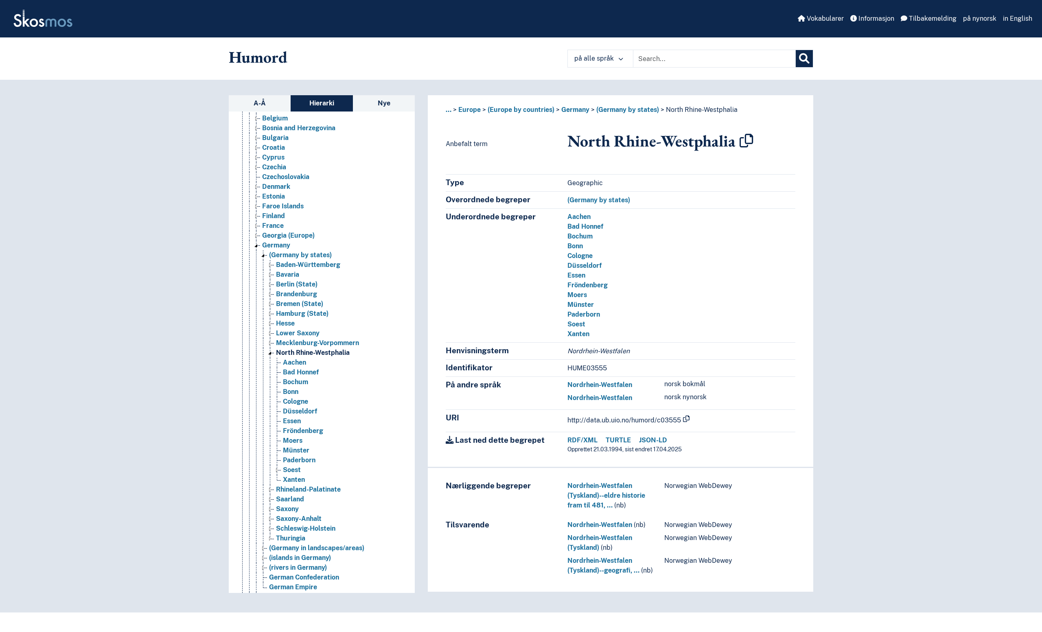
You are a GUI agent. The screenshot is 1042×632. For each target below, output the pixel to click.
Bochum (295, 382)
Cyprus (273, 157)
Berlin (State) (296, 284)
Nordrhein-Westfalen (599, 385)
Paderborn (299, 460)
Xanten (294, 479)
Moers (292, 440)
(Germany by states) (300, 255)
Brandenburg (296, 294)
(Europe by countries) (521, 110)
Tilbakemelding (932, 18)
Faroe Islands (283, 206)
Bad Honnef (301, 372)
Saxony (287, 509)
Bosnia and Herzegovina (298, 128)
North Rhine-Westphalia (313, 352)
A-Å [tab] (260, 103)
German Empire (293, 587)
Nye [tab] (384, 103)
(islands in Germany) (300, 558)
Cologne (295, 401)
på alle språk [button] (594, 58)
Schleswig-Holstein (305, 528)
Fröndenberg (303, 431)
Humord (258, 57)
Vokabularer (824, 18)
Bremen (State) (299, 304)
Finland (273, 216)
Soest (292, 470)
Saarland (290, 499)
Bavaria (287, 274)
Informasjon (875, 18)
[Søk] (804, 59)
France (273, 226)
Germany (276, 245)
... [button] (448, 110)
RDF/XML (582, 440)
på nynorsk (979, 18)
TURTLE (618, 440)
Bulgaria (275, 138)
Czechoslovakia (285, 177)
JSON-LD (653, 440)
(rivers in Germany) (298, 567)
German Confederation (304, 577)
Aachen (294, 362)
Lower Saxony (298, 333)
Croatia (273, 147)
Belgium (275, 118)
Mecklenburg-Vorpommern (317, 343)
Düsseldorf (300, 411)
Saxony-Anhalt (299, 519)
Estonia (273, 196)
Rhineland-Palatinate (308, 489)
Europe (469, 110)
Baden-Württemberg (308, 265)
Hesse (285, 323)
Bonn (290, 392)
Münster (296, 450)
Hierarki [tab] (321, 103)
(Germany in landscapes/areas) (316, 548)
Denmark (276, 186)
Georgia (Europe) (288, 235)
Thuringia (290, 538)
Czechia (274, 167)
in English (1017, 18)
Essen (292, 421)
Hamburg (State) (302, 313)
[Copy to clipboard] (746, 141)
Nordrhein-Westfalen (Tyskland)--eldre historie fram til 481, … (606, 495)
